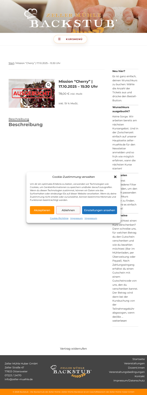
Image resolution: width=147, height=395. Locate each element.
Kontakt (140, 376)
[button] (115, 177)
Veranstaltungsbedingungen (127, 372)
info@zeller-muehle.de (19, 379)
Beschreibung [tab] (19, 119)
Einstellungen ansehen (99, 210)
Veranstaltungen (134, 363)
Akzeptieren (42, 210)
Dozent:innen (136, 367)
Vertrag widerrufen (73, 348)
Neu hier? (118, 71)
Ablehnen (68, 210)
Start (11, 63)
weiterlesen (119, 320)
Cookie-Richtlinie (59, 218)
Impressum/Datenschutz (129, 380)
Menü (70, 39)
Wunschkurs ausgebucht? (121, 109)
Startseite (138, 359)
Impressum (76, 218)
